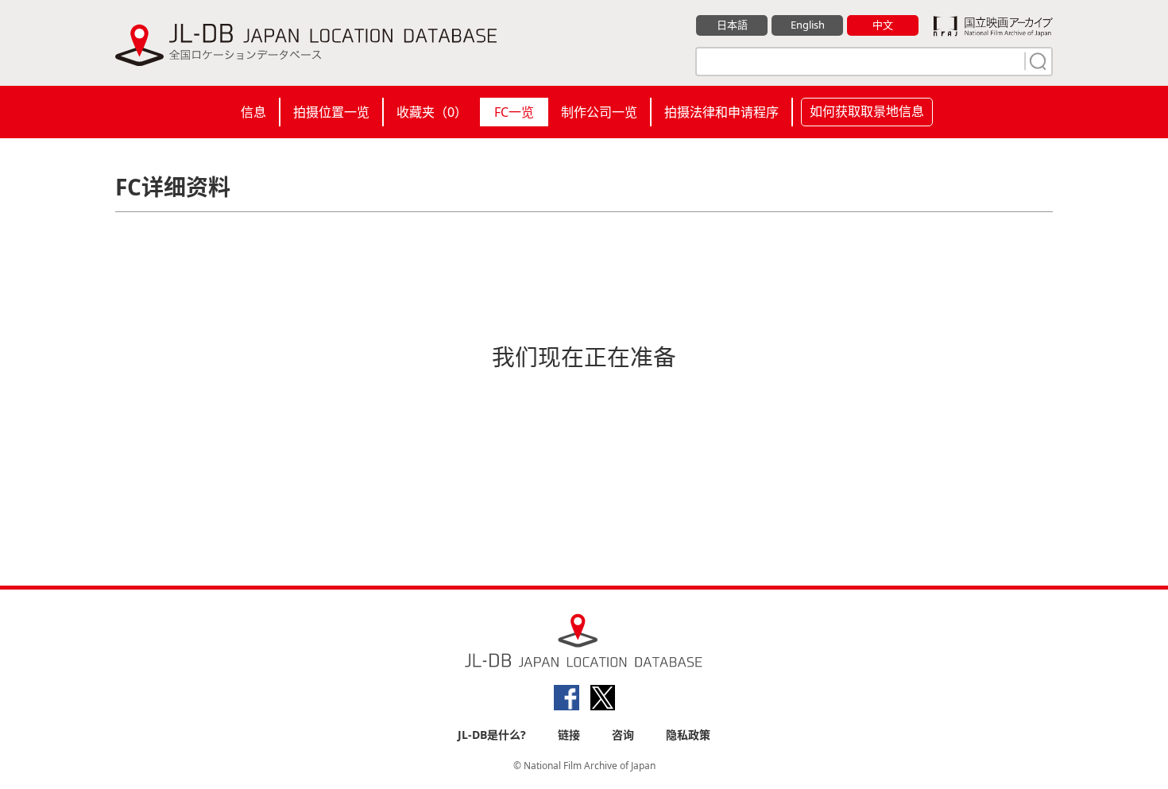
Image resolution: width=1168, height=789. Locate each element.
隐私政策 (688, 734)
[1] (1036, 61)
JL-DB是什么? (492, 734)
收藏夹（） (431, 112)
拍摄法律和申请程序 (721, 112)
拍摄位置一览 (331, 112)
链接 (569, 734)
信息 (253, 112)
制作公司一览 (599, 112)
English (808, 24)
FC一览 (514, 112)
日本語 (732, 24)
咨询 (623, 734)
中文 (882, 24)
